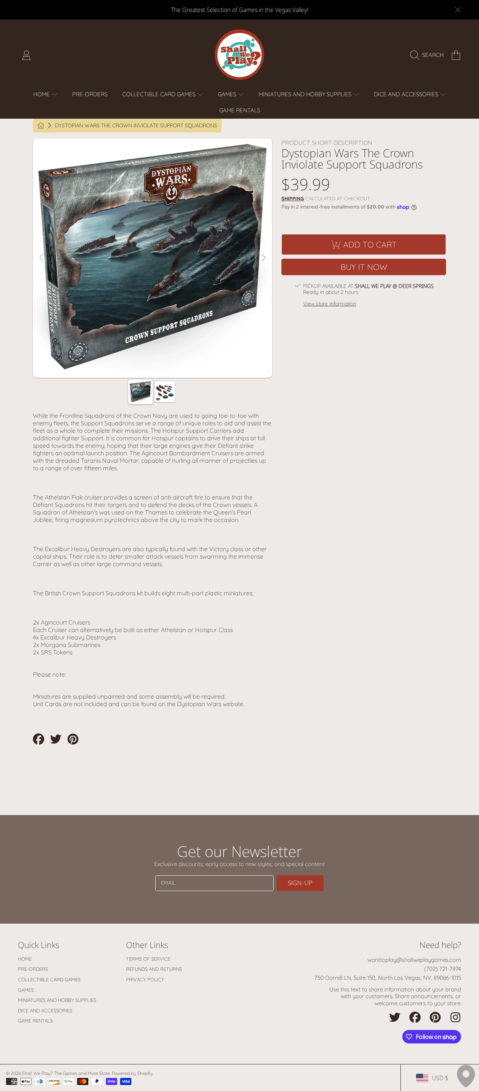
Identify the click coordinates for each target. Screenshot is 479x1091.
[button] (429, 55)
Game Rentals (35, 1021)
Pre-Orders (33, 969)
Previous (42, 258)
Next (263, 258)
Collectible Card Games (159, 94)
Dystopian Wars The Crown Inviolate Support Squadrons (136, 125)
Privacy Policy (145, 979)
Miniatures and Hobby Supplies (306, 94)
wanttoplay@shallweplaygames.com (414, 959)
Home (42, 94)
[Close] (457, 9)
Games (228, 94)
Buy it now (364, 267)
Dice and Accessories (407, 94)
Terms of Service (148, 959)
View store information (329, 304)
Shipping (292, 198)
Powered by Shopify (132, 1073)
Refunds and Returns (154, 969)
